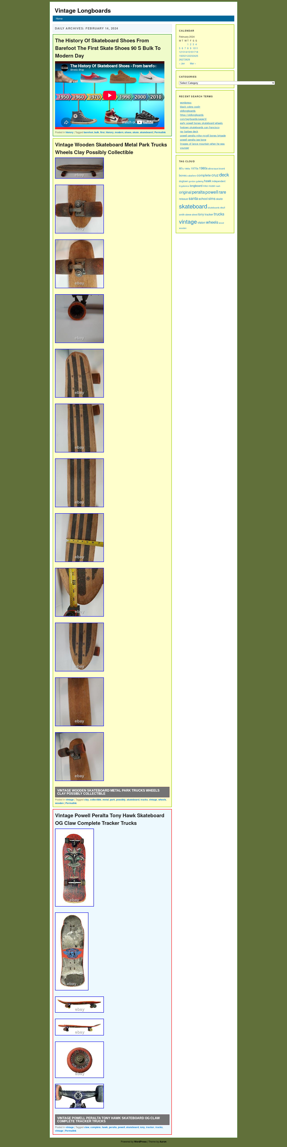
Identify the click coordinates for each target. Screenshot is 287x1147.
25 (196, 55)
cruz (215, 174)
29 (188, 59)
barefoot (88, 132)
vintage (70, 799)
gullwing (199, 181)
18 (196, 51)
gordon (192, 181)
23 (191, 55)
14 (185, 51)
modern (119, 132)
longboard (196, 185)
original (185, 192)
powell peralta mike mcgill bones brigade (203, 135)
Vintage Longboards (83, 10)
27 (183, 59)
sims (212, 198)
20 (183, 55)
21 (185, 55)
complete (95, 1127)
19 (180, 55)
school (203, 198)
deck (224, 174)
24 (194, 55)
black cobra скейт (190, 106)
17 (194, 51)
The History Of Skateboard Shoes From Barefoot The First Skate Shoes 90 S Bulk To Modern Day (108, 48)
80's (181, 168)
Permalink (160, 132)
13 (183, 51)
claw (86, 1127)
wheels (162, 799)
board (222, 168)
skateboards (214, 207)
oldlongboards (188, 111)
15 (188, 51)
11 (196, 48)
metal (105, 799)
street (195, 214)
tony (142, 1127)
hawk (105, 1127)
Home (59, 18)
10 (194, 48)
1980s (203, 168)
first (102, 132)
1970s (194, 168)
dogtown (183, 181)
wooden (59, 803)
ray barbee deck (189, 131)
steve (188, 214)
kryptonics (184, 185)
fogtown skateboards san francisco (199, 127)
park (112, 799)
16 (191, 51)
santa (193, 198)
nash (218, 185)
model (212, 185)
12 (180, 51)
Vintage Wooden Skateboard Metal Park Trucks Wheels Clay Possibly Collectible (108, 792)
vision (201, 222)
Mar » (193, 63)
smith (182, 214)
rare (222, 192)
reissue (183, 199)
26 (180, 59)
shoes (128, 132)
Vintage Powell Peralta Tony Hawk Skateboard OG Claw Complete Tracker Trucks (108, 1119)
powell (121, 1127)
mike (205, 185)
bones (183, 175)
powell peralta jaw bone (193, 139)
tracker (150, 1127)
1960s (187, 168)
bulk (96, 132)
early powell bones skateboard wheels (201, 123)
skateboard (146, 132)
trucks (144, 799)
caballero (191, 175)
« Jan (182, 63)
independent (219, 181)
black (215, 168)
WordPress (140, 1141)
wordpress (186, 102)
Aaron (163, 1141)
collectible (95, 799)
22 (188, 55)
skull (222, 207)
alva (210, 168)
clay (86, 799)
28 (185, 59)
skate (136, 132)
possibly (121, 799)
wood (221, 222)
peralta (113, 1127)
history (69, 132)
